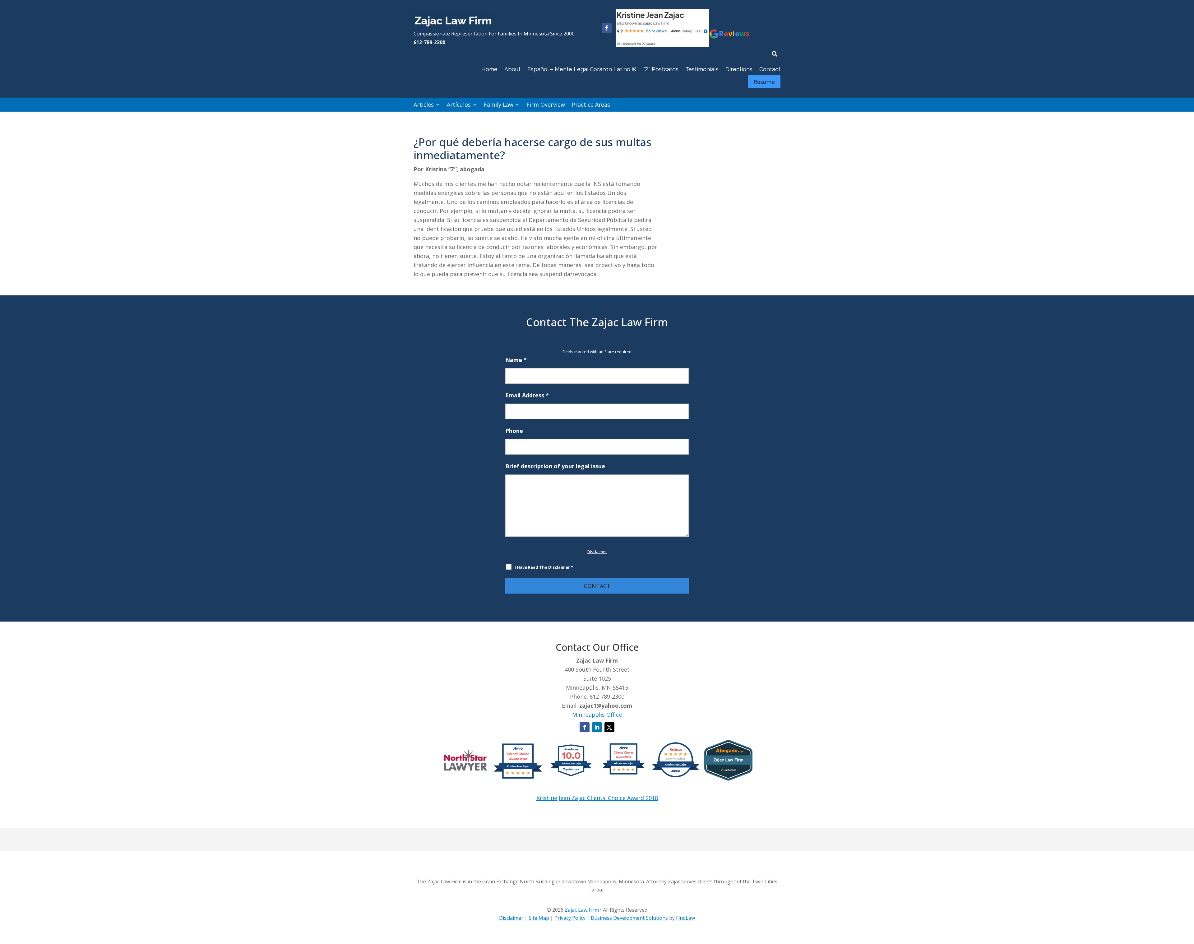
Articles (424, 104)
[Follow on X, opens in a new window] (609, 727)
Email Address (527, 395)
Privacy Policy (569, 917)
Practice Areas (591, 104)
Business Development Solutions (629, 917)
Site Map (539, 917)
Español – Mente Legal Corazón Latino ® (581, 69)
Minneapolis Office (597, 714)
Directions (738, 69)
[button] (1188, 899)
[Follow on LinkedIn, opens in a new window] (597, 727)
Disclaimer (597, 551)
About (512, 69)
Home (489, 69)
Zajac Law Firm (582, 909)
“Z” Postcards (660, 69)
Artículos (459, 104)
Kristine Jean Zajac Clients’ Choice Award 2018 (597, 798)
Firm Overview (545, 104)
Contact (769, 69)
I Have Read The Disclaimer (544, 567)
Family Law (498, 104)
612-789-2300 (429, 42)
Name (516, 359)
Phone (514, 430)
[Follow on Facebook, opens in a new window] (607, 28)
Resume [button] (764, 82)
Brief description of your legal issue (555, 466)
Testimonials (702, 69)
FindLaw (685, 917)
